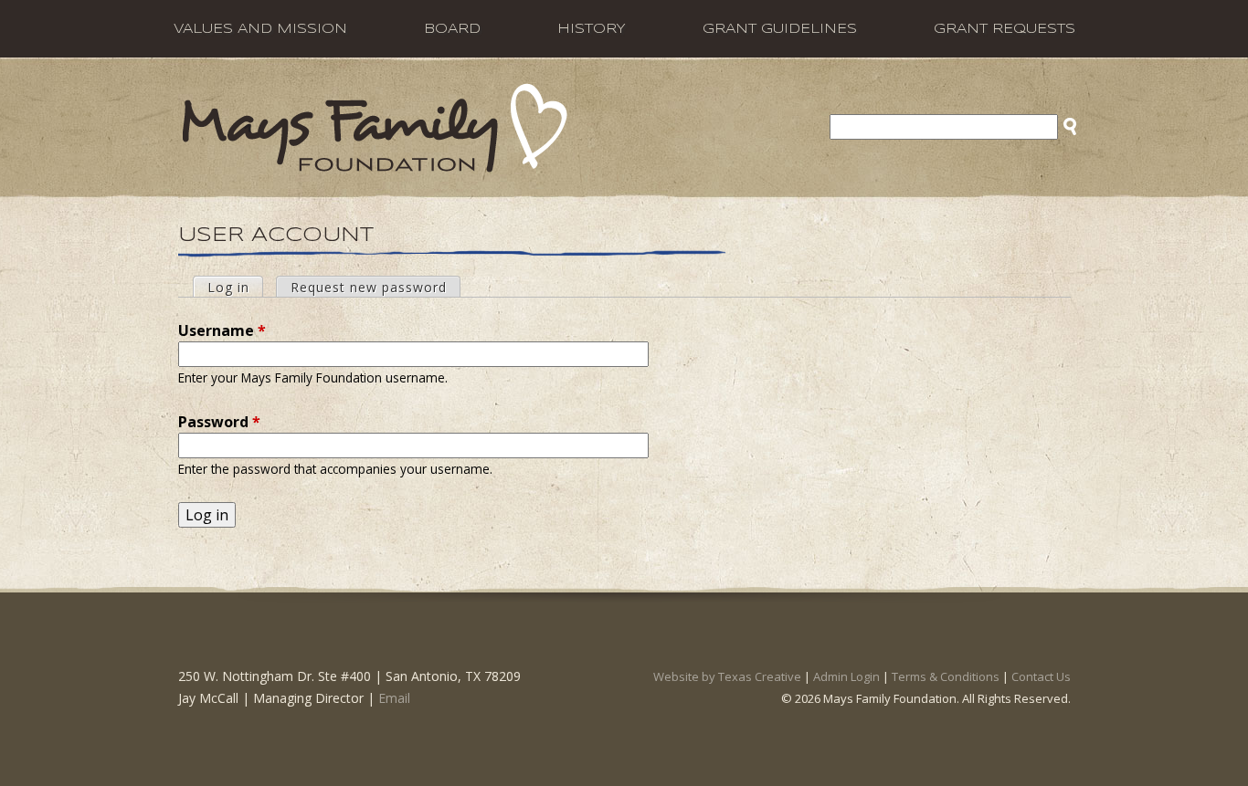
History (591, 29)
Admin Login (846, 676)
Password (219, 422)
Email (394, 698)
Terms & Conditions (945, 676)
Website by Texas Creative (727, 676)
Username (222, 330)
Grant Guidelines (780, 29)
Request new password (369, 287)
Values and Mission (260, 29)
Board (452, 29)
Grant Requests (1004, 29)
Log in (234, 287)
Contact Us (1041, 676)
